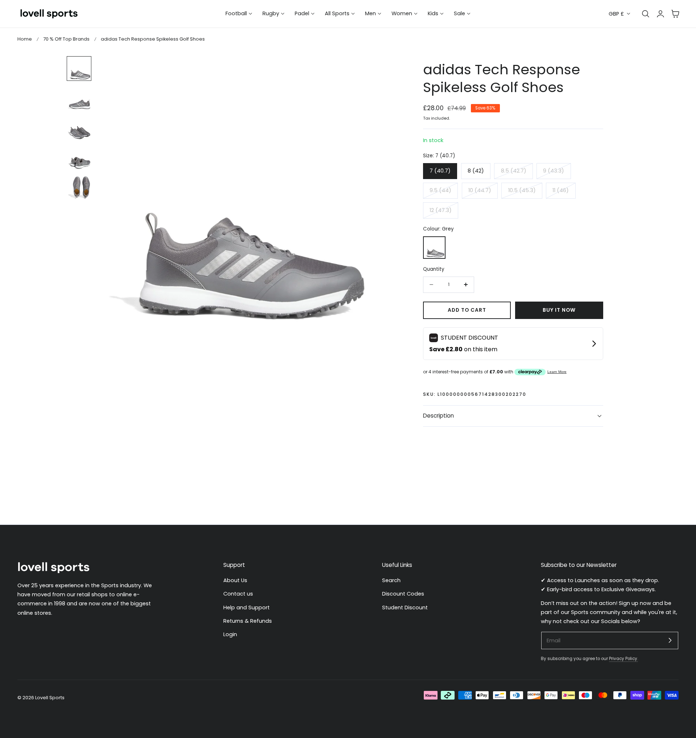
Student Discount (405, 607)
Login (230, 634)
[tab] (79, 68)
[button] (675, 13)
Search (391, 580)
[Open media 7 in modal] (363, 69)
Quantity (433, 269)
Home (24, 39)
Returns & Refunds (247, 621)
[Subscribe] (670, 640)
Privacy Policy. (623, 659)
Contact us (238, 593)
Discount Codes (403, 593)
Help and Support (246, 607)
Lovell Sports (50, 698)
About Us (235, 580)
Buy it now (559, 310)
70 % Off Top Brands (66, 39)
